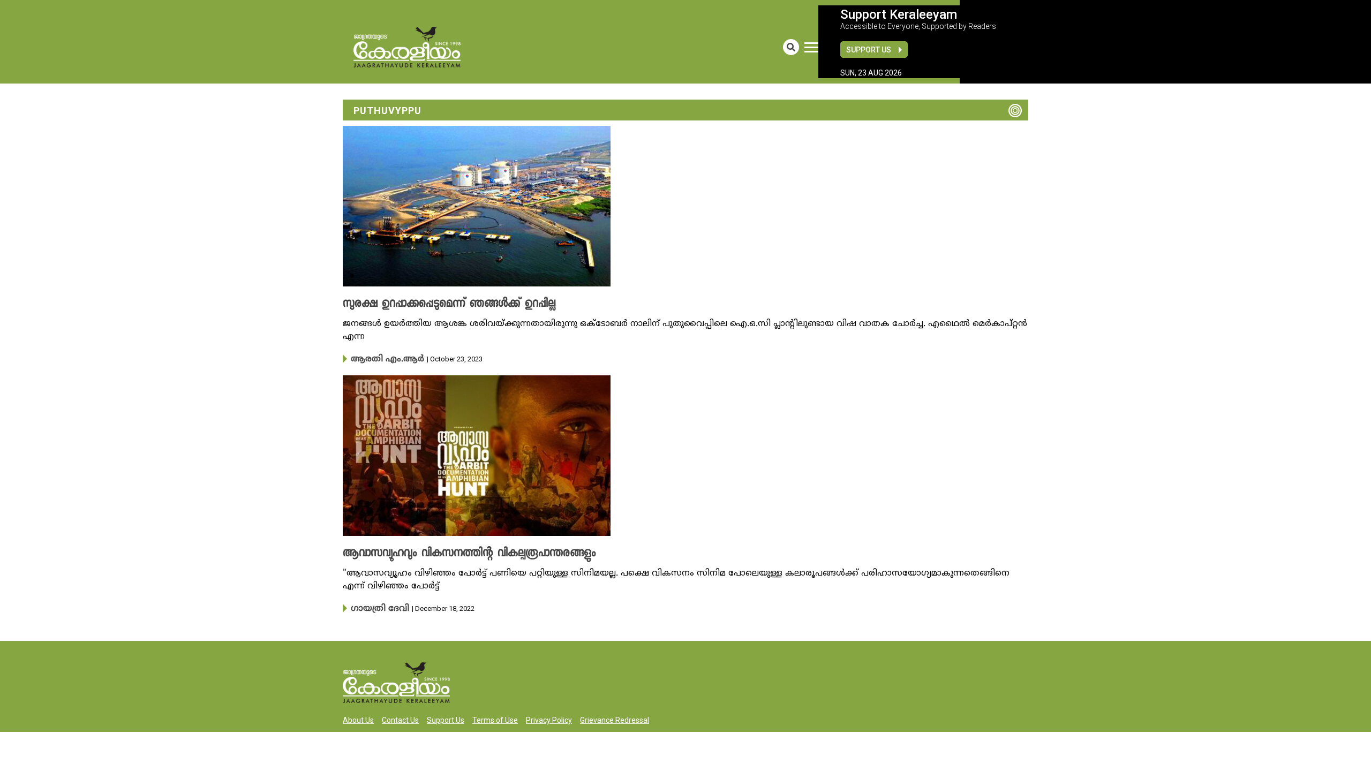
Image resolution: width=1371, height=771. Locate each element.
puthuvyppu (387, 110)
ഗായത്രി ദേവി (375, 607)
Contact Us (400, 718)
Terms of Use (495, 718)
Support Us (868, 50)
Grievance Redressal (614, 718)
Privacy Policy (549, 718)
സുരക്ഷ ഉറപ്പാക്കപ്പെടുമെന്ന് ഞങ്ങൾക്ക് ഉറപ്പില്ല (435, 304)
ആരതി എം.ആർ (380, 358)
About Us (358, 718)
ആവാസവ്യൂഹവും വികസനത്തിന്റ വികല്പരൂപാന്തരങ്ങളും (452, 553)
